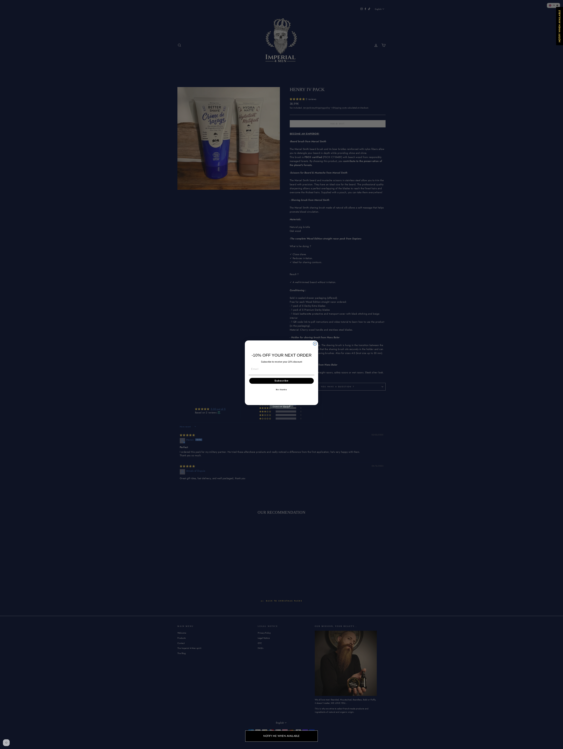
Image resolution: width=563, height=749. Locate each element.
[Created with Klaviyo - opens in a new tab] (281, 407)
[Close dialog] (315, 343)
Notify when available (559, 26)
